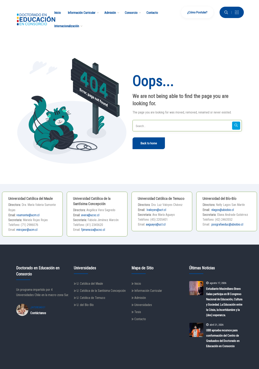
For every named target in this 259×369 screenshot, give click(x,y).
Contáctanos (38, 313)
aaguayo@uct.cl (156, 224)
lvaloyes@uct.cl (156, 210)
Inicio (137, 284)
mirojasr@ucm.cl (26, 230)
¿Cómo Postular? (197, 12)
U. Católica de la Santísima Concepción (101, 291)
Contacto (140, 319)
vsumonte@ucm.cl (27, 215)
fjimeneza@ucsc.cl (93, 230)
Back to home (149, 143)
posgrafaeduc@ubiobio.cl (227, 224)
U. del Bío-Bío (85, 305)
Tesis (137, 312)
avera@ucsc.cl (90, 215)
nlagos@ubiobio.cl (222, 210)
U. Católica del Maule (90, 284)
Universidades (143, 305)
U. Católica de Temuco (91, 298)
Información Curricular (148, 291)
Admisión (140, 298)
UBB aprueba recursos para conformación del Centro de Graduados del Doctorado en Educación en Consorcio (223, 338)
